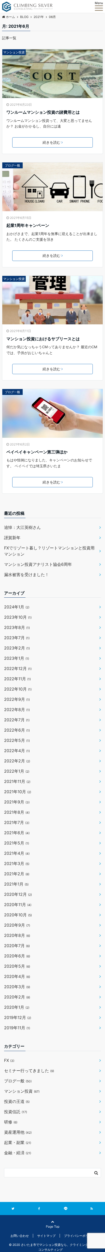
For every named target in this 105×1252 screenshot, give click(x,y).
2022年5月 (17, 740)
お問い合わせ (19, 1236)
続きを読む (51, 142)
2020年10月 (18, 914)
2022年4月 (17, 750)
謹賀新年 (12, 537)
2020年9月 (17, 925)
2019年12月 (17, 1017)
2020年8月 (17, 935)
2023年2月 (17, 648)
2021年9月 (17, 801)
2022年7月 (17, 719)
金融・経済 (17, 1152)
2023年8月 (17, 627)
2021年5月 (16, 843)
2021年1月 (16, 884)
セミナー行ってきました (29, 1070)
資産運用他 (18, 1132)
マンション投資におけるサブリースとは (43, 338)
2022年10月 (18, 689)
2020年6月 (17, 955)
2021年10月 (17, 791)
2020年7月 (17, 945)
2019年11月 (17, 1027)
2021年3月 (16, 863)
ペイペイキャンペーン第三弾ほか (37, 451)
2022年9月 (17, 699)
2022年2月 (17, 760)
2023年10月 (18, 617)
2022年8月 (17, 709)
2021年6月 (17, 832)
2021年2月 (16, 873)
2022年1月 (16, 771)
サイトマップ (46, 1236)
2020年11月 (17, 904)
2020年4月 (17, 976)
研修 (10, 1121)
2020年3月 (17, 986)
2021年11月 (17, 781)
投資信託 (15, 1111)
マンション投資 (14, 52)
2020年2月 (17, 996)
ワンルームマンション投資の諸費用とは (43, 112)
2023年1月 (16, 658)
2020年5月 (17, 966)
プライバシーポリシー (79, 1236)
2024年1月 (16, 606)
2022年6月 (17, 730)
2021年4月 (17, 853)
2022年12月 (18, 668)
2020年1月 (16, 1007)
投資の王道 (17, 1101)
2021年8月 (17, 812)
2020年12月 (18, 894)
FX (9, 1060)
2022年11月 (17, 678)
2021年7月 (16, 822)
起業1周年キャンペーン (27, 225)
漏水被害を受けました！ (26, 574)
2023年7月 (17, 637)
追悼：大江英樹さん (22, 527)
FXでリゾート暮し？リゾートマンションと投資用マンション (49, 551)
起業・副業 (17, 1142)
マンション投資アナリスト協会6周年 (38, 564)
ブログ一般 (12, 165)
